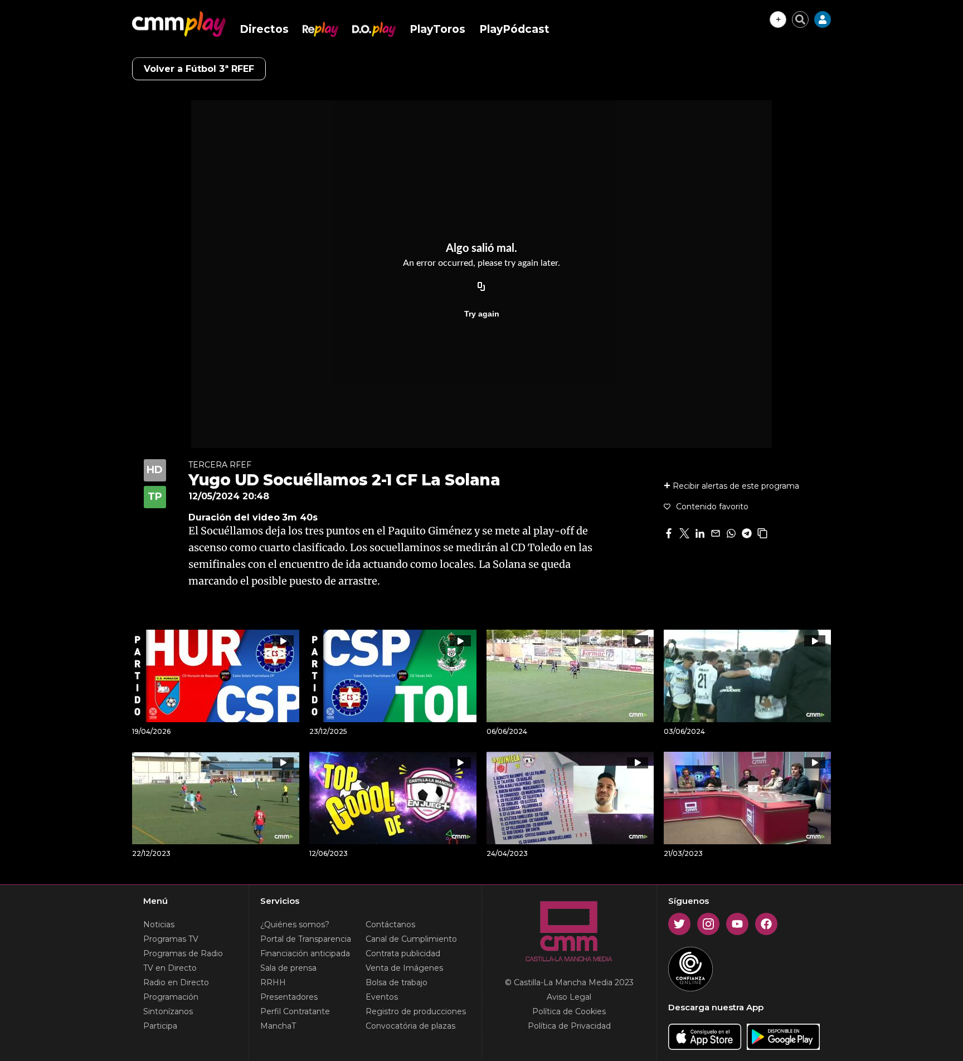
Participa (160, 1026)
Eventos (382, 997)
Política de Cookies (569, 1011)
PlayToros (437, 29)
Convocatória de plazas (410, 1026)
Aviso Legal (569, 997)
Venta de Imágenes (404, 968)
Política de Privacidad (569, 1026)
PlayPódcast (514, 29)
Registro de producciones (416, 1011)
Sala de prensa (288, 968)
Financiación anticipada (305, 953)
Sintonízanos (168, 1011)
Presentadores (289, 997)
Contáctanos (390, 924)
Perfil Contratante (295, 1011)
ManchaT (278, 1026)
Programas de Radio (183, 953)
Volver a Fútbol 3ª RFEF (199, 69)
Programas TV (170, 939)
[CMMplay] (179, 24)
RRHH (273, 982)
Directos (264, 29)
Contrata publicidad (403, 953)
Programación (170, 997)
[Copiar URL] (481, 287)
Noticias (158, 924)
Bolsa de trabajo (396, 982)
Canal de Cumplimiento (411, 939)
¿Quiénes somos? (294, 924)
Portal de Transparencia (305, 939)
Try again (481, 313)
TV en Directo (170, 968)
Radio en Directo (176, 982)
